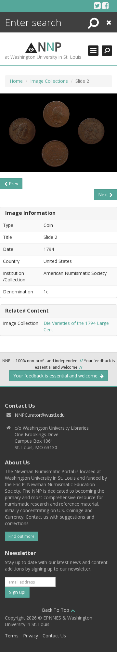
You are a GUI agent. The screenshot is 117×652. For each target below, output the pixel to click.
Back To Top (56, 610)
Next (104, 194)
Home (16, 81)
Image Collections (49, 81)
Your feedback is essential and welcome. (56, 376)
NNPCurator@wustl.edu (40, 415)
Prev (12, 183)
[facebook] (105, 5)
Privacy (30, 636)
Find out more (21, 536)
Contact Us (54, 636)
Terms (12, 636)
